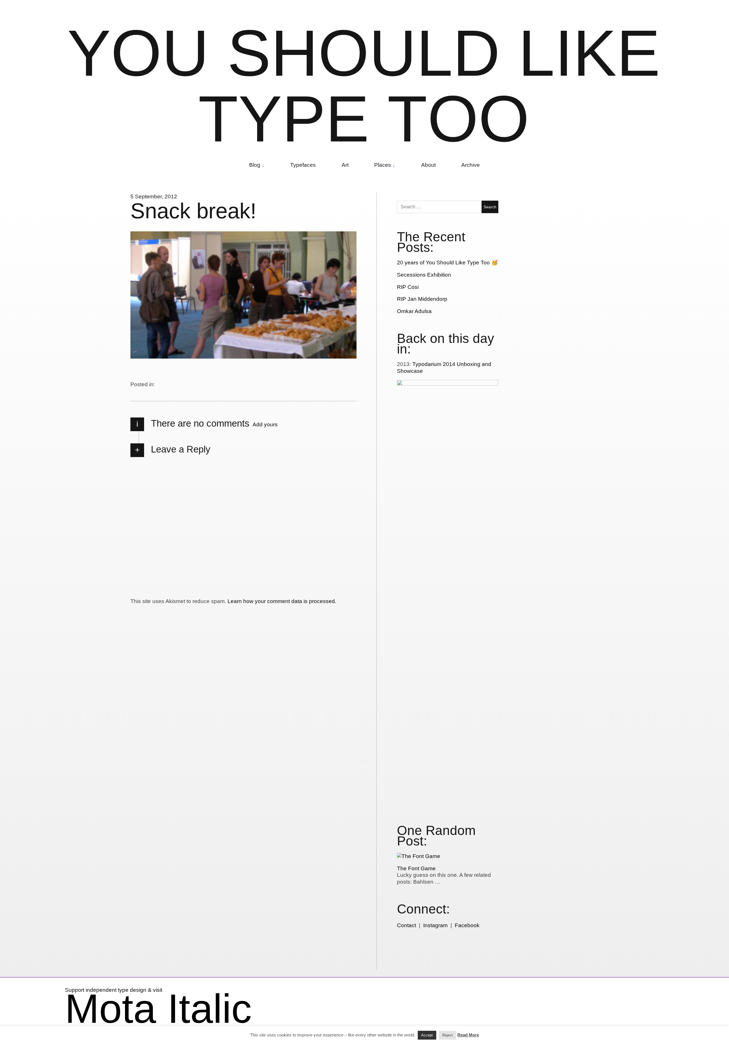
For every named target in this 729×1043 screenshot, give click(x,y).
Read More (468, 1034)
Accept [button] (427, 1035)
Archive (470, 165)
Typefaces (303, 165)
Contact (406, 925)
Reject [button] (447, 1035)
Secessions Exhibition (424, 275)
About (428, 165)
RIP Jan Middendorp (422, 299)
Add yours (265, 424)
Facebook (467, 925)
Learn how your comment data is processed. (282, 601)
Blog (254, 165)
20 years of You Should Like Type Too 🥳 (447, 263)
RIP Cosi (408, 287)
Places (382, 165)
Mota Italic (158, 1008)
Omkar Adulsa (414, 311)
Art (345, 165)
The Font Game (416, 868)
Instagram (435, 925)
